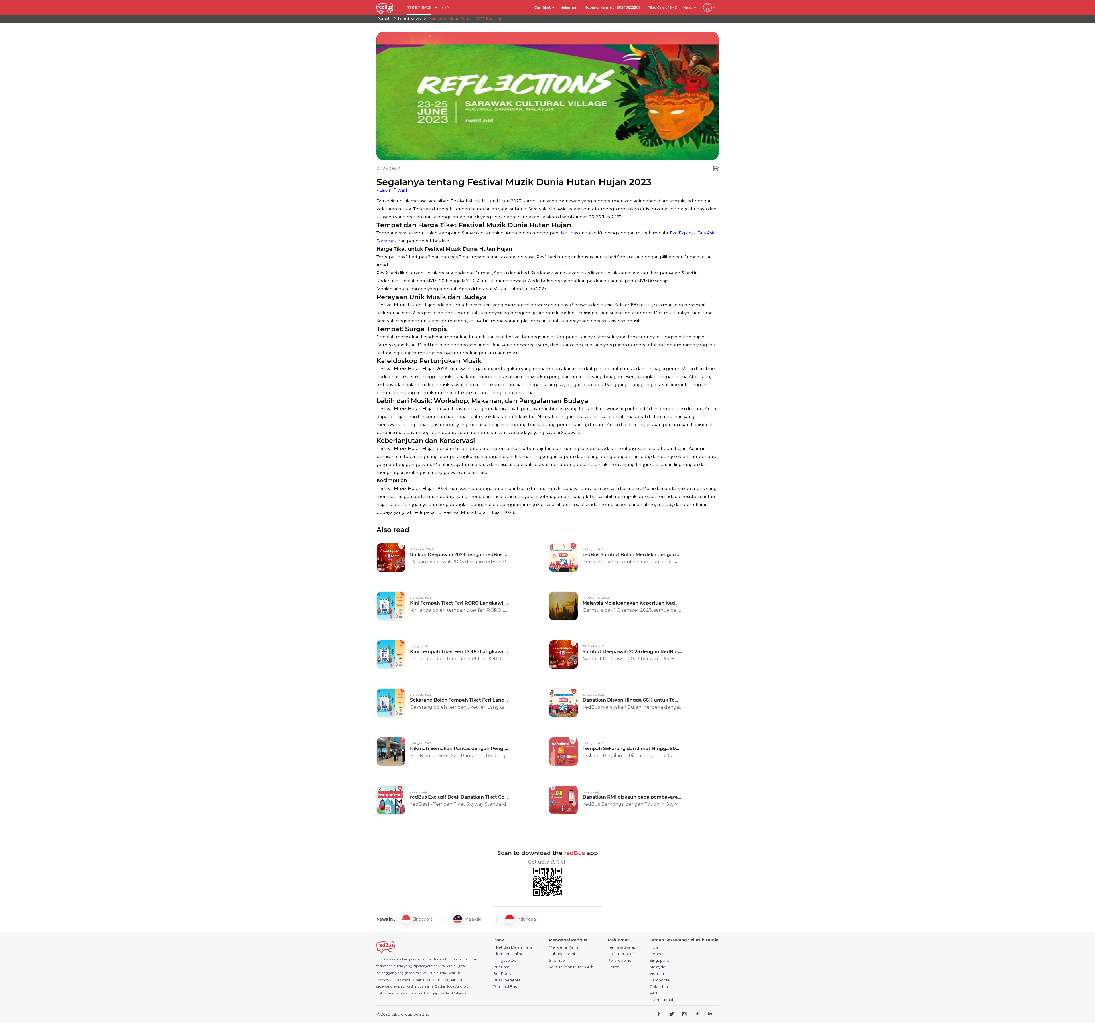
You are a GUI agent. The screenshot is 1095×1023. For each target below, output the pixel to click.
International (661, 1000)
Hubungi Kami (562, 954)
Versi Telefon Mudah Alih (571, 967)
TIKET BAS (419, 7)
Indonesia (659, 954)
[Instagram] (684, 1014)
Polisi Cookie (620, 960)
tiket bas (569, 233)
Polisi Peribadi (621, 954)
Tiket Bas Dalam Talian (514, 947)
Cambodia (659, 980)
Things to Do (504, 960)
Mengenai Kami (563, 947)
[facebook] (659, 1014)
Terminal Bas (505, 986)
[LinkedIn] (710, 1014)
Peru (654, 993)
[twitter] (672, 1014)
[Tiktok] (697, 1014)
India (654, 947)
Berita (613, 967)
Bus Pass (501, 967)
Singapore (659, 960)
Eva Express (682, 233)
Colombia (659, 986)
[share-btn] (716, 169)
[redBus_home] (389, 7)
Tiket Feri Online (508, 954)
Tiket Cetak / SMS (662, 7)
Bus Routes (503, 973)
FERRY (442, 7)
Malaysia (657, 967)
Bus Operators (506, 980)
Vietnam (657, 973)
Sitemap (557, 960)
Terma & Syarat (621, 947)
